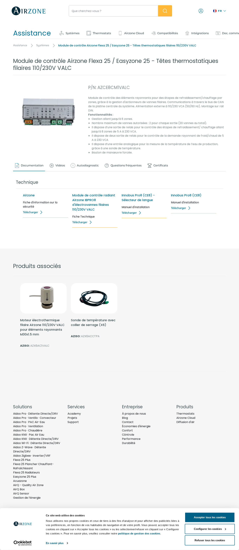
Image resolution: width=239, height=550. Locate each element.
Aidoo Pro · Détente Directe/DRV (35, 414)
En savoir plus (55, 543)
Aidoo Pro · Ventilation (28, 426)
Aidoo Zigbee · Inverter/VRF (32, 456)
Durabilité (128, 443)
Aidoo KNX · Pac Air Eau (28, 435)
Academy (74, 414)
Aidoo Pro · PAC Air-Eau (29, 422)
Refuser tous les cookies (210, 540)
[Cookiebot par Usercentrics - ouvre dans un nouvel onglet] (22, 543)
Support (73, 422)
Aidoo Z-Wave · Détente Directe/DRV (29, 449)
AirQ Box (19, 489)
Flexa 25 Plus (21, 460)
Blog (125, 418)
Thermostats (185, 414)
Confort (127, 430)
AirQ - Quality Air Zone (28, 485)
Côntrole (128, 435)
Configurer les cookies (208, 528)
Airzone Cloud (185, 418)
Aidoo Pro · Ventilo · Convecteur (34, 418)
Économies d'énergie (136, 426)
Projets (72, 418)
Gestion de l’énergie (27, 498)
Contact (127, 422)
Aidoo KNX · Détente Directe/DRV (36, 439)
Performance (131, 439)
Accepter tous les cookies (210, 517)
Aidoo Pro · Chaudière (27, 430)
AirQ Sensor (21, 493)
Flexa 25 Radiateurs (26, 472)
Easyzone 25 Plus (24, 477)
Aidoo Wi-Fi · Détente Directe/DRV (36, 443)
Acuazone (20, 481)
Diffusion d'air (185, 422)
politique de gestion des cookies (139, 533)
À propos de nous (134, 414)
